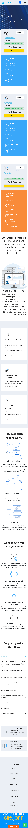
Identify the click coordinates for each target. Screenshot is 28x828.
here (15, 824)
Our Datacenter (14, 788)
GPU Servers (14, 776)
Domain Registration (14, 778)
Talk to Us (14, 800)
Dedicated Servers (14, 773)
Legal (14, 802)
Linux (17, 35)
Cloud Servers (14, 770)
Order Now (14, 50)
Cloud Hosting (14, 768)
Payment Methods (14, 805)
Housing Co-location (14, 790)
